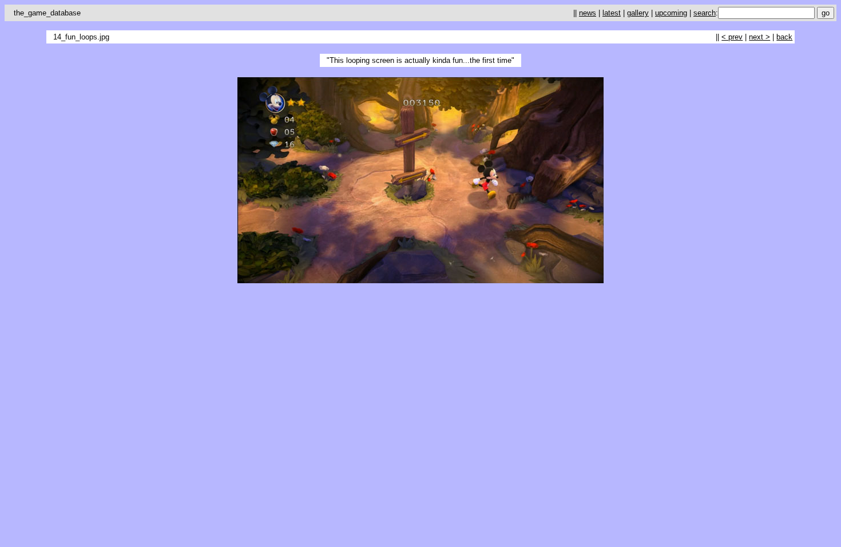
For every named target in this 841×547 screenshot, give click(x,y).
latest (611, 13)
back (784, 37)
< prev (732, 37)
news (587, 13)
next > (759, 37)
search (704, 13)
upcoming (671, 13)
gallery (638, 13)
